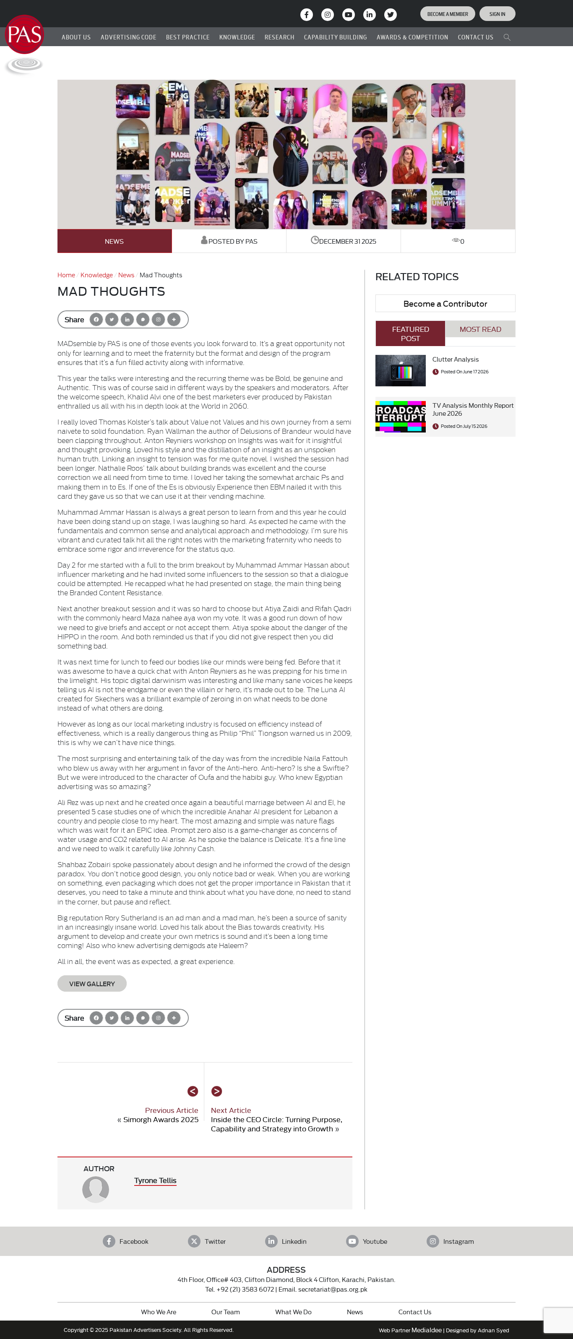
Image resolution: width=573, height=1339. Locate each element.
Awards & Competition (412, 37)
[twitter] (390, 14)
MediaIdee (427, 1329)
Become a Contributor (445, 303)
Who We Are (158, 1311)
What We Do (293, 1311)
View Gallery (92, 983)
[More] (174, 319)
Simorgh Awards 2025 (160, 1119)
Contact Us (415, 1311)
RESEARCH (279, 37)
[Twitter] (112, 319)
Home (66, 274)
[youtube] (348, 14)
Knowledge (97, 274)
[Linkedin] (127, 319)
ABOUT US (76, 37)
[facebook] (306, 14)
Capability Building (335, 37)
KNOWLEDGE (237, 37)
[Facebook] (96, 319)
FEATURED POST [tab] (410, 333)
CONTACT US (476, 37)
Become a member (447, 13)
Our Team (225, 1311)
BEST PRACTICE (188, 37)
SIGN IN (497, 13)
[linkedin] (369, 14)
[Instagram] (327, 14)
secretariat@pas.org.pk (332, 1288)
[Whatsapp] (143, 319)
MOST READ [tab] (480, 328)
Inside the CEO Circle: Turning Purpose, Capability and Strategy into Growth (276, 1123)
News (114, 241)
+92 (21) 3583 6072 (245, 1288)
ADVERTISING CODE (128, 37)
